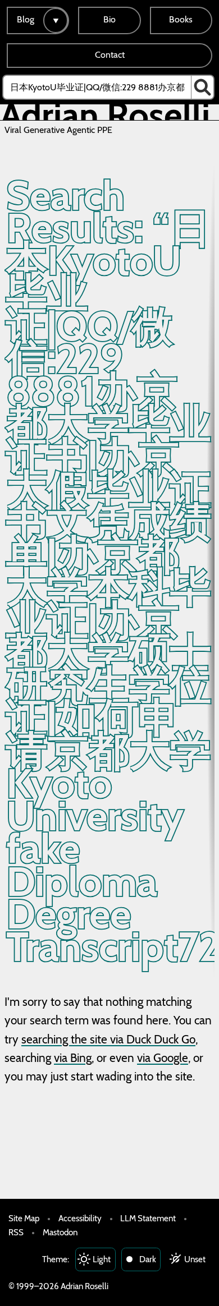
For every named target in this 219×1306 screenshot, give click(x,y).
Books (181, 19)
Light (102, 1259)
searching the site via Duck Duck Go (108, 1039)
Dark (147, 1259)
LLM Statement (148, 1218)
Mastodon (60, 1232)
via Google (162, 1058)
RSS (16, 1232)
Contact (110, 54)
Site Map (23, 1218)
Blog (25, 19)
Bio (109, 19)
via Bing (73, 1058)
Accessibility (80, 1218)
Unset (195, 1259)
